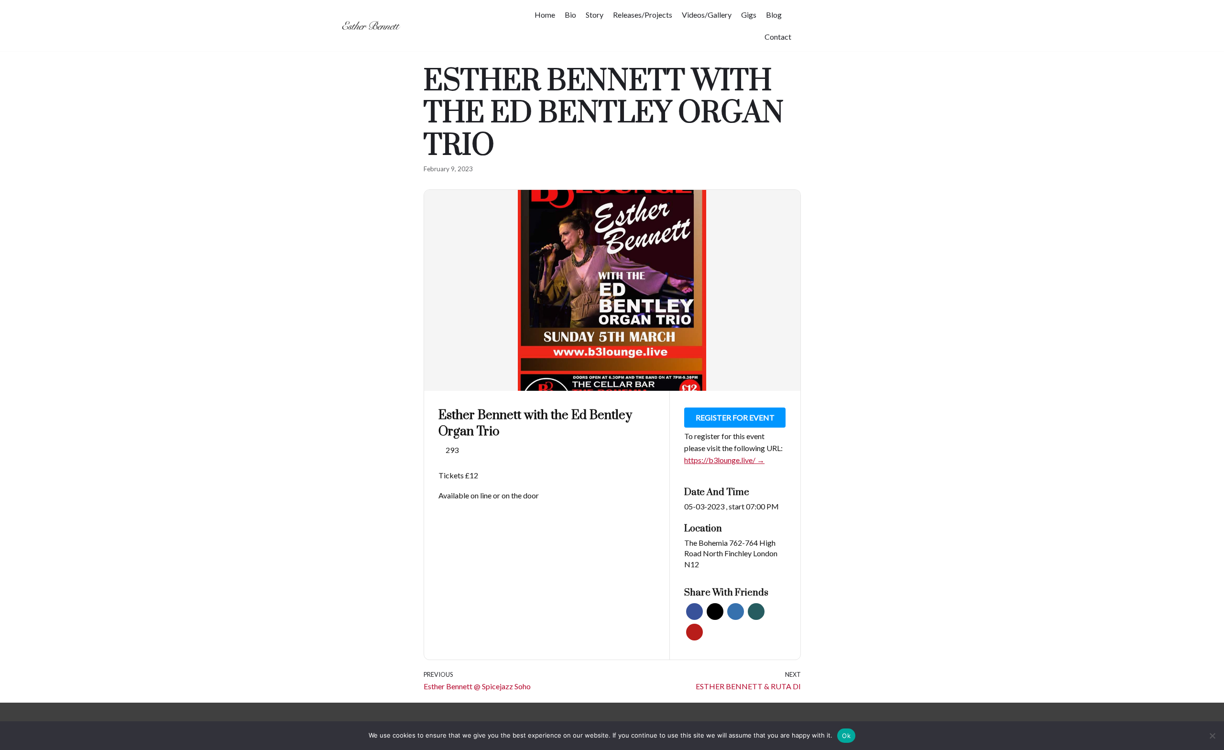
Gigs (748, 14)
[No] (1212, 735)
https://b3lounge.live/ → (724, 459)
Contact (778, 36)
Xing (756, 611)
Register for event (735, 417)
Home (545, 14)
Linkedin (735, 611)
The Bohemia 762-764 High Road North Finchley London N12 (730, 553)
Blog (774, 14)
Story (594, 14)
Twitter (715, 611)
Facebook (694, 611)
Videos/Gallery (707, 14)
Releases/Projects (642, 14)
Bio (570, 14)
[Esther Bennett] (373, 26)
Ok (846, 735)
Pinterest (694, 632)
